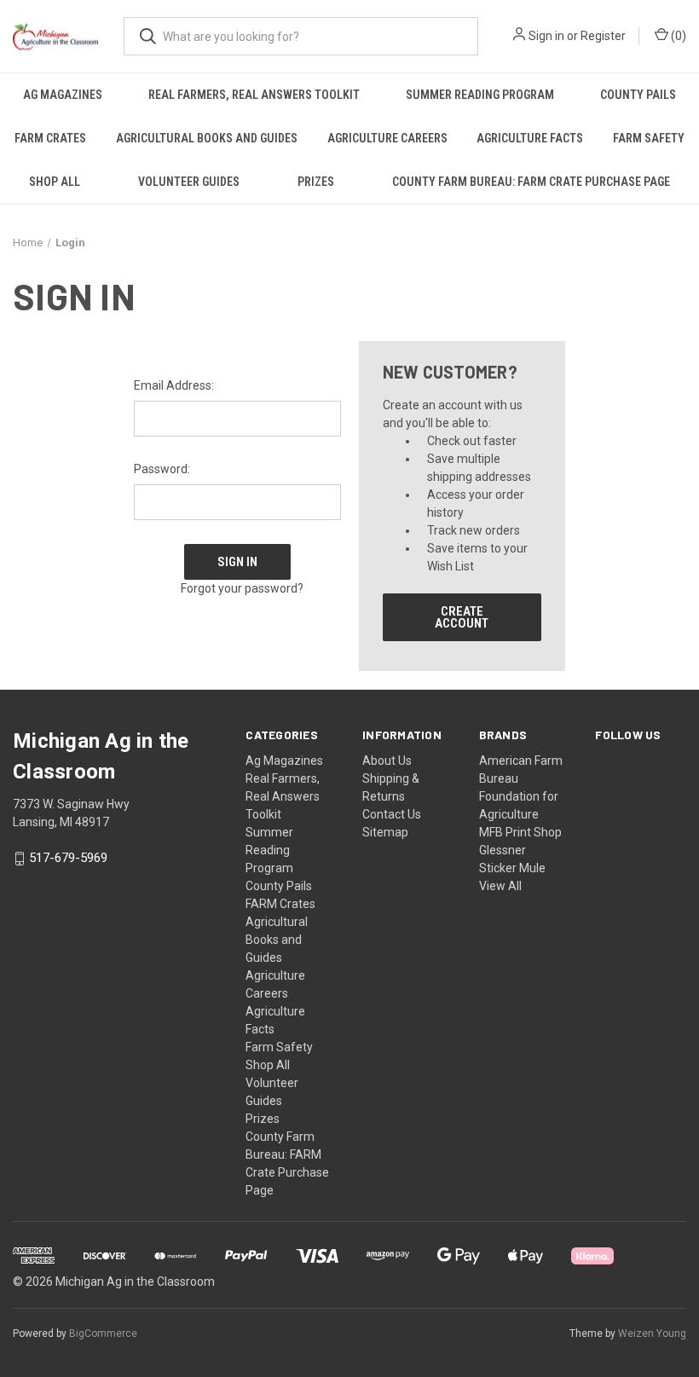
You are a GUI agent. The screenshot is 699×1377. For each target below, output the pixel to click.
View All (500, 886)
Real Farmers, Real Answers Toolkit (254, 94)
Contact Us (391, 814)
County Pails (638, 94)
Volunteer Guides (189, 181)
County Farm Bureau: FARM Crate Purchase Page (531, 181)
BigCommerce (103, 1333)
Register (603, 36)
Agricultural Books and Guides (207, 138)
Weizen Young (652, 1333)
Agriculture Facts (530, 138)
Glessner (502, 850)
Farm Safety (649, 138)
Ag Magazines (62, 94)
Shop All (54, 181)
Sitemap (385, 832)
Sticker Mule (512, 868)
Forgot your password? (242, 588)
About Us (387, 760)
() (677, 36)
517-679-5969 (68, 858)
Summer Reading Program (480, 94)
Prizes (316, 181)
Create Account (461, 617)
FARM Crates (50, 138)
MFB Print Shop (520, 832)
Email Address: (174, 385)
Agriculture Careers (387, 138)
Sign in (546, 36)
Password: (162, 469)
